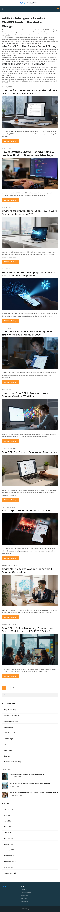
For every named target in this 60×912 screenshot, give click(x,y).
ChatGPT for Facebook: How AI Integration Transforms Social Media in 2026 (27, 333)
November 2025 (10, 861)
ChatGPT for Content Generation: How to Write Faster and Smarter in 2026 (29, 212)
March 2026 (8, 838)
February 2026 (9, 844)
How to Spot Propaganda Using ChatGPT (26, 510)
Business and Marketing (12, 762)
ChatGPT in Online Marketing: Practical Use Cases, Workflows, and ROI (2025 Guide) (27, 629)
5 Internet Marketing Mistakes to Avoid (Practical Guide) (27, 774)
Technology (8, 739)
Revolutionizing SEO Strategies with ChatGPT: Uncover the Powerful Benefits (34, 792)
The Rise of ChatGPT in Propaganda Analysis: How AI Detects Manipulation (28, 274)
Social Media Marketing (12, 716)
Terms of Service (26, 892)
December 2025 (10, 856)
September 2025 (10, 873)
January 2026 (9, 850)
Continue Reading (10, 141)
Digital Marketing (10, 710)
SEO (5, 744)
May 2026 (7, 827)
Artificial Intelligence (11, 721)
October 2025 (9, 867)
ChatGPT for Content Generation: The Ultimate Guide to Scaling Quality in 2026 (29, 92)
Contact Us (24, 901)
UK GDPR (24, 898)
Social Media (8, 727)
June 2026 (8, 821)
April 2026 (7, 833)
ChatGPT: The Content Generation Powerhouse (30, 452)
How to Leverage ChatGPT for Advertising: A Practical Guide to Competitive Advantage (28, 153)
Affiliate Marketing (10, 733)
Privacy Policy (25, 895)
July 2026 (7, 815)
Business (7, 756)
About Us (24, 889)
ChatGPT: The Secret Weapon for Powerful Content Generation (27, 570)
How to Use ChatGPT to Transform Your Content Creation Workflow (25, 394)
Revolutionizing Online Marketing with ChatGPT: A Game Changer (30, 783)
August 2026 (8, 809)
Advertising (8, 750)
